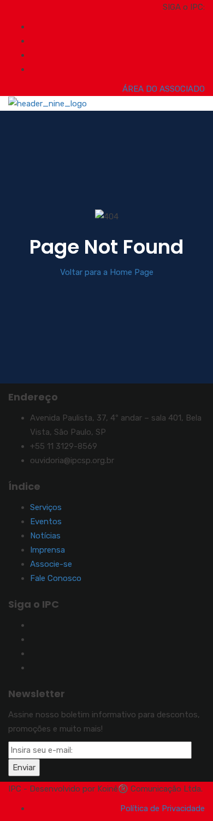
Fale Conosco (55, 578)
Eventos (46, 521)
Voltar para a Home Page (106, 272)
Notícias (45, 536)
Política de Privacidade (162, 808)
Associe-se (51, 564)
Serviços (46, 507)
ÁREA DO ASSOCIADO (163, 89)
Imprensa (47, 550)
